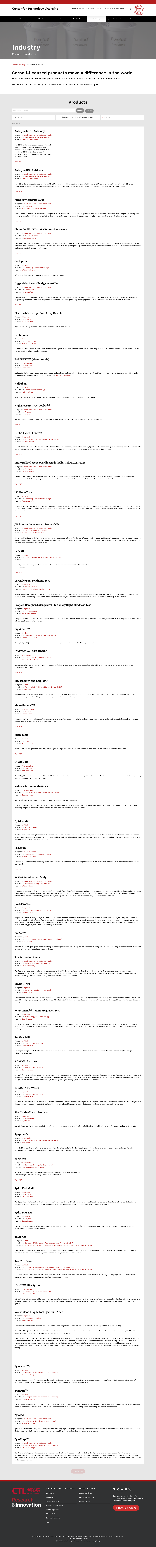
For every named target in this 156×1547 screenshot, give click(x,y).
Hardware (26, 317)
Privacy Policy (96, 1541)
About (40, 19)
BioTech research (29, 709)
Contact (85, 1538)
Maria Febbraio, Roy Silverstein (34, 208)
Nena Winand (27, 1320)
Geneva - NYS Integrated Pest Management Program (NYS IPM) (50, 1243)
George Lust (27, 1019)
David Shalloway (28, 966)
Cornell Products (52, 1501)
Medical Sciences (32, 236)
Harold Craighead (29, 856)
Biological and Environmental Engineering (41, 1373)
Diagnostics (26, 437)
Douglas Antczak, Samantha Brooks (36, 589)
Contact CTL (51, 1497)
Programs (134, 19)
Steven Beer (26, 689)
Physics (28, 319)
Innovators (59, 19)
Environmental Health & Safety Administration (43, 557)
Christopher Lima (29, 238)
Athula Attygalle (28, 501)
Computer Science (32, 341)
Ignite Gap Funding (115, 19)
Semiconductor (28, 655)
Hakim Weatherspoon (30, 344)
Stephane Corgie (28, 1375)
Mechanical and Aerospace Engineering (40, 635)
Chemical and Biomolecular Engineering (41, 1291)
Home (21, 19)
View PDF (18, 162)
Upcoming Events (52, 1510)
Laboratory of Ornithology (35, 390)
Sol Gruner (26, 414)
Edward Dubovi (28, 442)
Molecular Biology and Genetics (37, 884)
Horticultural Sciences (34, 1043)
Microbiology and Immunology (37, 1017)
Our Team (50, 1493)
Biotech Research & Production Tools (36, 135)
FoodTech (26, 1116)
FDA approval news (63, 375)
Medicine (28, 206)
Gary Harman (27, 1046)
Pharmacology (30, 290)
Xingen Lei (26, 830)
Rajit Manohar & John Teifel (33, 1167)
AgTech (25, 496)
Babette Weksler (28, 471)
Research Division (86, 1493)
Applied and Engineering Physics (38, 657)
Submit (80, 110)
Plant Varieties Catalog (54, 1505)
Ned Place (26, 1143)
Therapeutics (27, 363)
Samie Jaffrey (27, 292)
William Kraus (27, 886)
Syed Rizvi (26, 1121)
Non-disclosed (27, 771)
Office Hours (51, 1514)
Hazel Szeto (26, 368)
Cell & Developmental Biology (36, 530)
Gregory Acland (28, 913)
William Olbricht (28, 1294)
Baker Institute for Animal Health (38, 910)
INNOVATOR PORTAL (126, 1508)
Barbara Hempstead (30, 140)
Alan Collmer (27, 941)
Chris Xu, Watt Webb (30, 660)
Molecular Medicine (33, 1318)
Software (25, 339)
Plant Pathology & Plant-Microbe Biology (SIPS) (43, 687)
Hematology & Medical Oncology (37, 137)
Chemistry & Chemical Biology (37, 268)
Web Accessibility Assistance (81, 1541)
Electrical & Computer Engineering (39, 1165)
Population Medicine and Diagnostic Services (42, 439)
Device (25, 265)
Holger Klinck (27, 392)
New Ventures (78, 19)
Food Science (30, 1118)
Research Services (86, 1497)
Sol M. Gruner (27, 322)
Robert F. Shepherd (29, 638)
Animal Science (31, 587)
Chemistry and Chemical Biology (38, 499)
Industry (96, 19)
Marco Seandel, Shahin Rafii (33, 533)
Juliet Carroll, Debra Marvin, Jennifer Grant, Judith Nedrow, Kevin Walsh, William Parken (57, 1245)
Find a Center (84, 1501)
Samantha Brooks (29, 613)
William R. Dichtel (29, 270)
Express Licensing (53, 1518)
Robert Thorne (28, 714)
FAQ (47, 1522)
